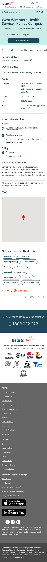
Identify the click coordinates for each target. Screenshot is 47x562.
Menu (41, 3)
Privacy (4, 417)
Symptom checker (8, 465)
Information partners (10, 405)
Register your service (10, 409)
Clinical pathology (11, 277)
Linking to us (7, 401)
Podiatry (7, 267)
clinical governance (16, 532)
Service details (8, 50)
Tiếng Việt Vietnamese (10, 495)
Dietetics (7, 256)
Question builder (8, 469)
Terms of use (7, 413)
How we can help (8, 392)
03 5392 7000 (26, 96)
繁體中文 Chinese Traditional (13, 491)
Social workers (29, 262)
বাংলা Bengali (6, 483)
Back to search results (13, 12)
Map (39, 50)
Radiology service (11, 282)
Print (43, 297)
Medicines (6, 456)
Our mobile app (8, 396)
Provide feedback (8, 430)
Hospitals (27, 277)
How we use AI (7, 422)
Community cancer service (14, 272)
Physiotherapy (22, 267)
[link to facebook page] (7, 522)
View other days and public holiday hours (20, 73)
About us (5, 434)
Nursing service (23, 256)
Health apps (6, 452)
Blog (3, 444)
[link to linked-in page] (18, 522)
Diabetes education (31, 282)
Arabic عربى (6, 479)
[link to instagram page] (13, 522)
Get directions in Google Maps (31, 90)
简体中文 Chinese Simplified (12, 487)
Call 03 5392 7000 (23, 40)
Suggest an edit (23, 60)
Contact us (6, 426)
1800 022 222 (24, 324)
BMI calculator (7, 448)
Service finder (7, 461)
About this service (25, 50)
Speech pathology (11, 262)
